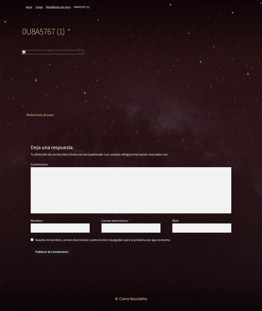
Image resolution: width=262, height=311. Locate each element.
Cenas (39, 7)
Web (175, 221)
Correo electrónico (116, 221)
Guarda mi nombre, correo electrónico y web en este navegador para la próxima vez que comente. (103, 240)
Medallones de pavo (58, 7)
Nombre (37, 221)
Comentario (39, 164)
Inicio (29, 7)
